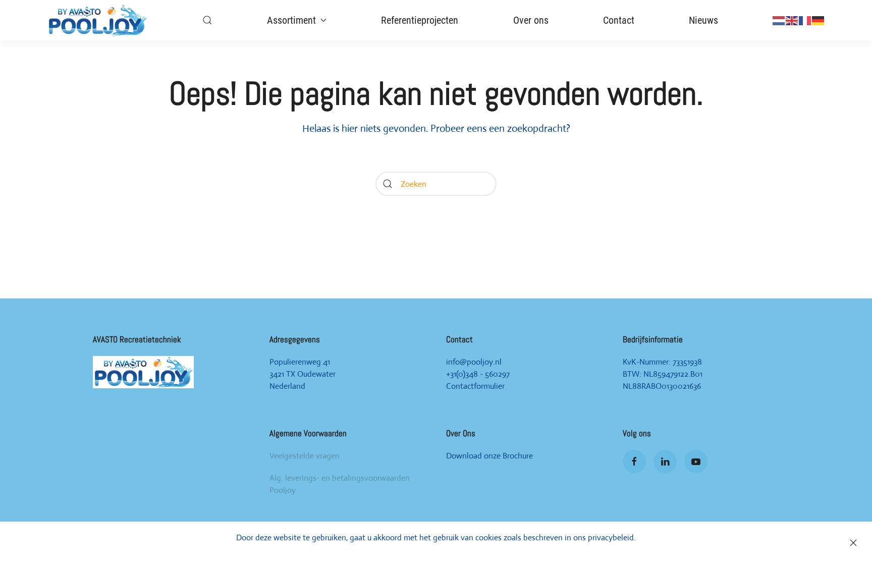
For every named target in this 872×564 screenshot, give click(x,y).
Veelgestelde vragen (304, 455)
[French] (805, 20)
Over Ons (460, 433)
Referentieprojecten (419, 20)
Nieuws (703, 20)
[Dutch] (779, 20)
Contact (618, 20)
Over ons (531, 20)
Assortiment (291, 20)
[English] (792, 20)
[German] (818, 20)
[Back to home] (97, 20)
